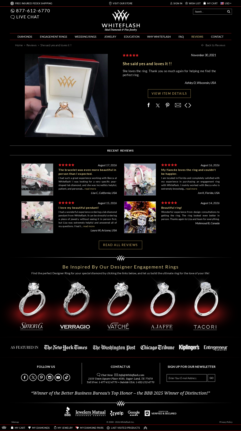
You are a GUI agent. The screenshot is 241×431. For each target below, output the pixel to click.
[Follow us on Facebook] (25, 380)
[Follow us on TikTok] (67, 380)
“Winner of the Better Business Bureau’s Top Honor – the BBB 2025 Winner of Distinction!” (120, 393)
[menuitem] (24, 36)
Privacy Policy (225, 422)
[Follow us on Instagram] (50, 380)
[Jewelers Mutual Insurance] (90, 415)
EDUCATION (131, 36)
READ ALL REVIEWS (120, 245)
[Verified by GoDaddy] (160, 415)
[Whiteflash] (121, 20)
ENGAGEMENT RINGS (53, 36)
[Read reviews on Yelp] (116, 415)
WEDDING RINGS (85, 36)
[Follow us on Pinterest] (42, 380)
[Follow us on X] (33, 380)
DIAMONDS (24, 36)
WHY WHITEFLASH (159, 36)
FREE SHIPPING (33, 3)
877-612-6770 (33, 10)
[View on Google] (134, 415)
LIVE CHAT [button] (28, 16)
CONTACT (217, 36)
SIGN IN (177, 3)
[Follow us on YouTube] (58, 380)
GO (211, 377)
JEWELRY (110, 36)
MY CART (212, 3)
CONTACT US (120, 367)
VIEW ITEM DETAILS (169, 93)
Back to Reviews (215, 45)
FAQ (181, 36)
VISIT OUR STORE (123, 3)
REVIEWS (197, 36)
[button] (13, 17)
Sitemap (15, 422)
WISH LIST (195, 3)
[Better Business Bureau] (68, 415)
